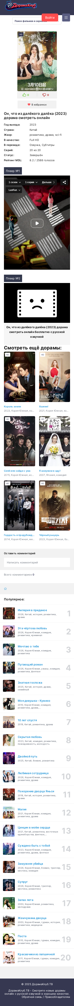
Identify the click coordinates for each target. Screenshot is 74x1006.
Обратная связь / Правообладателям (46, 996)
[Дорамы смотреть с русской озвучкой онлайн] (23, 7)
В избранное (39, 104)
